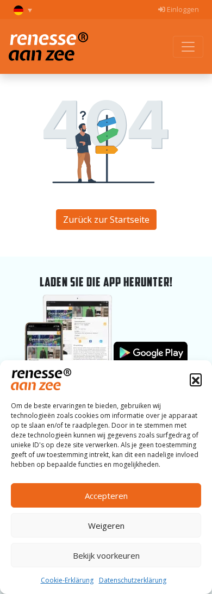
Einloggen (182, 9)
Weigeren (106, 525)
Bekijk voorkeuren (106, 555)
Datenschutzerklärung (132, 580)
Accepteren (106, 495)
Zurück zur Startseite (106, 220)
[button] (195, 379)
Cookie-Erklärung (67, 580)
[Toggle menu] (188, 47)
